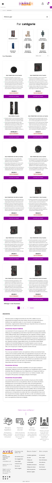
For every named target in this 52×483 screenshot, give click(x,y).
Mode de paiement (31, 469)
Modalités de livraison (32, 464)
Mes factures (42, 467)
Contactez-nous (18, 463)
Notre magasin (18, 468)
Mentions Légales (31, 471)
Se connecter (42, 455)
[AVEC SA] (26, 3)
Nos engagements (19, 459)
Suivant (32, 308)
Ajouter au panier (14, 96)
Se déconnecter (42, 469)
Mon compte (42, 457)
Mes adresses (42, 462)
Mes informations (43, 460)
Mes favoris (41, 464)
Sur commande (14, 93)
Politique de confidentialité (30, 461)
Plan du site (17, 466)
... (25, 308)
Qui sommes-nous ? (19, 456)
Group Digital (18, 461)
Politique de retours (31, 467)
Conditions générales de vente (31, 456)
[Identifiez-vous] (42, 3)
